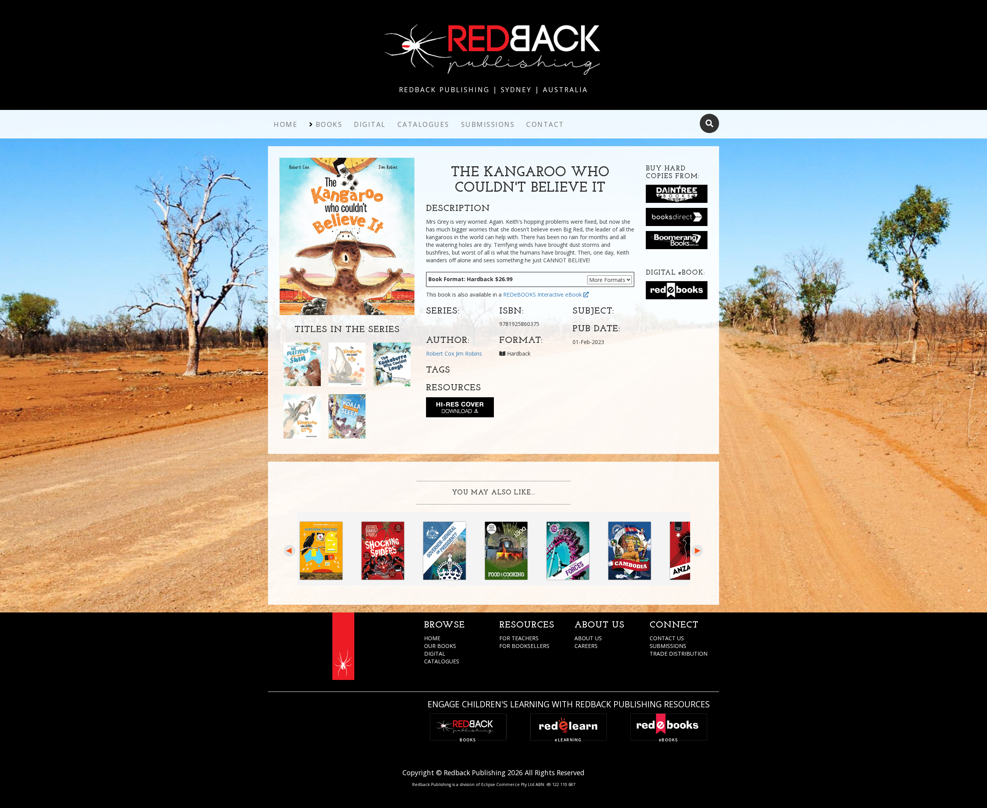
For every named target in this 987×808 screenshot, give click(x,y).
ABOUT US (588, 638)
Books (329, 124)
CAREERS (586, 645)
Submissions (488, 124)
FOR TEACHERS (519, 638)
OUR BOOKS (440, 645)
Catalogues (423, 124)
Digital (370, 124)
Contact (545, 124)
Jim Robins (469, 353)
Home (286, 124)
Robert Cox (440, 353)
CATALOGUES (441, 661)
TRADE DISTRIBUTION (678, 653)
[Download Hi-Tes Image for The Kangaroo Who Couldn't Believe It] (460, 408)
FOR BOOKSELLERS (524, 645)
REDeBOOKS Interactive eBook (543, 294)
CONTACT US (667, 638)
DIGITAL (434, 653)
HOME (432, 638)
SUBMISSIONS (668, 645)
